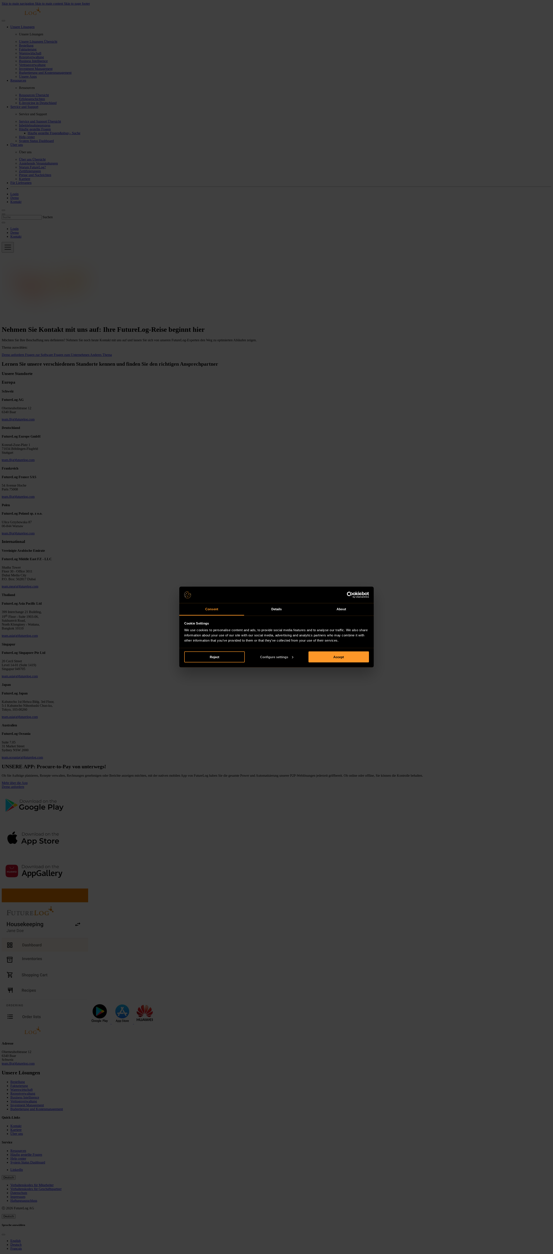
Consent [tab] (211, 609)
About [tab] (341, 609)
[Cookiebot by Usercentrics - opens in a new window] (350, 595)
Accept (338, 657)
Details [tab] (276, 609)
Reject (214, 657)
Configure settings (274, 657)
